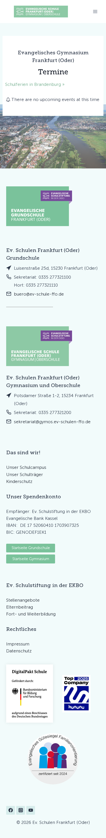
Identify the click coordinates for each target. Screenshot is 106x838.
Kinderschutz (19, 481)
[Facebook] (10, 810)
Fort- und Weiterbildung (31, 614)
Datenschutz (19, 650)
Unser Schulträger (24, 474)
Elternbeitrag (19, 607)
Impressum (17, 644)
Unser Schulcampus (26, 467)
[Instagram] (20, 810)
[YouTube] (30, 810)
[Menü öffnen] (95, 11)
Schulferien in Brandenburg (33, 84)
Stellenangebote (23, 600)
